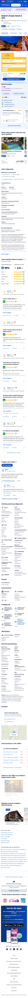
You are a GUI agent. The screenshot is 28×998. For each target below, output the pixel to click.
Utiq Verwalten (14, 976)
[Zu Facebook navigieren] (7, 949)
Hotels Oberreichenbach (7, 834)
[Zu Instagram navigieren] (10, 949)
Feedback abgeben (14, 890)
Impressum (14, 990)
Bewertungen (13, 33)
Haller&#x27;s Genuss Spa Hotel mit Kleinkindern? (13, 857)
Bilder (20, 33)
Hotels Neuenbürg (5, 840)
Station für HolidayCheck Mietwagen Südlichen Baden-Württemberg (21, 622)
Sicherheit (14, 987)
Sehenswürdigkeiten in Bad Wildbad (12, 767)
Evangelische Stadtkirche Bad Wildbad (11, 760)
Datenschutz (14, 970)
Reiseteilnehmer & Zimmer (9, 63)
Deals (3, 1)
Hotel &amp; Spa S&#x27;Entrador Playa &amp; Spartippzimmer (14, 859)
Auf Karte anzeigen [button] (7, 23)
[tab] (7, 55)
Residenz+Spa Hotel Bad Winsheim (9, 851)
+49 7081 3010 (9, 721)
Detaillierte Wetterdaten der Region (14, 877)
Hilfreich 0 (8, 495)
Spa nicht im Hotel (5, 867)
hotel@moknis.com (10, 719)
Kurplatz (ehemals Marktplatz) (10, 757)
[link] (22, 5)
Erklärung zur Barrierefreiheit (14, 984)
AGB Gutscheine (14, 981)
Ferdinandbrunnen (8, 754)
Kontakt (19, 1)
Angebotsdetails (11, 700)
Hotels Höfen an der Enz (7, 832)
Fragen (25, 33)
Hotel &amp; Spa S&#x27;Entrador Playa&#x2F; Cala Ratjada (14, 861)
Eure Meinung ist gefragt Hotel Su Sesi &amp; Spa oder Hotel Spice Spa (14, 853)
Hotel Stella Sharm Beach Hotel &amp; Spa (11, 865)
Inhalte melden (14, 958)
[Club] (9, 10)
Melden (19, 480)
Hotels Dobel (4, 838)
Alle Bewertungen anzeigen (13, 452)
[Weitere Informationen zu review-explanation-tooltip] (19, 26)
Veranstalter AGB (14, 964)
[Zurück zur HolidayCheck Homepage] (5, 5)
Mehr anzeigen (5, 254)
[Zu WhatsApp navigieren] (21, 949)
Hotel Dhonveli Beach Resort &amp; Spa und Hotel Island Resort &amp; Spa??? (14, 855)
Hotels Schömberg (5, 836)
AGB (14, 979)
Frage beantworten (9, 480)
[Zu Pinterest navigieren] (17, 949)
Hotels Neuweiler (5, 842)
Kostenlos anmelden (20, 9)
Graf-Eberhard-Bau (8, 762)
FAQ (14, 955)
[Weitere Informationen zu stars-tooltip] (15, 793)
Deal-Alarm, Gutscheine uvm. (14, 961)
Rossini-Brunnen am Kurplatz (10, 752)
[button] (11, 43)
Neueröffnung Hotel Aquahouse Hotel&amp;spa (12, 863)
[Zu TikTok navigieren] (14, 949)
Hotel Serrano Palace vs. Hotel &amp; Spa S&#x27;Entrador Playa (14, 849)
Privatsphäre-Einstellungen (14, 973)
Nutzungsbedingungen (14, 967)
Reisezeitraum (6, 58)
